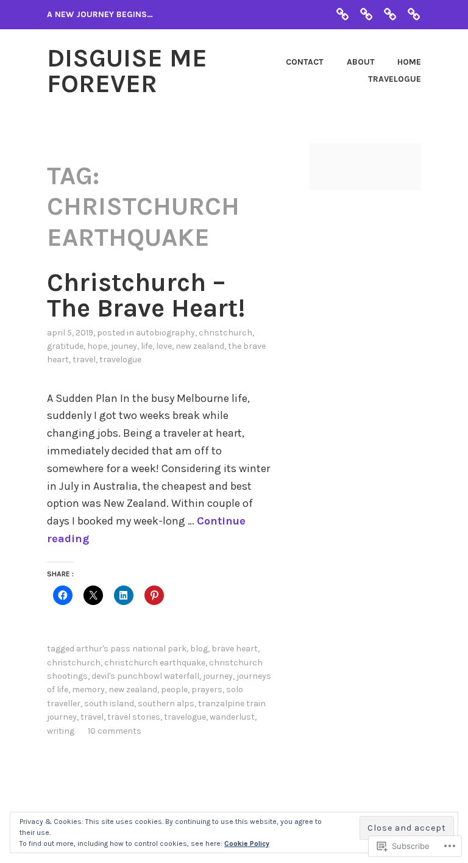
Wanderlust (232, 717)
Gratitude (65, 346)
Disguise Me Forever (127, 71)
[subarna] (342, 14)
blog (199, 648)
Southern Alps (166, 703)
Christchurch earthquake (154, 662)
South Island (109, 703)
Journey (218, 676)
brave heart (234, 648)
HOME (409, 62)
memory (88, 689)
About (361, 62)
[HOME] (390, 14)
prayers (206, 689)
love (164, 346)
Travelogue (394, 79)
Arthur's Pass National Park (131, 648)
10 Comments (114, 731)
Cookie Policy (246, 843)
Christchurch (225, 333)
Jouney (124, 346)
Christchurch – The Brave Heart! (146, 295)
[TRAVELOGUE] (413, 14)
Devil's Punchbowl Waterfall (145, 676)
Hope (97, 346)
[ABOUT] (366, 14)
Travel (84, 359)
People (174, 689)
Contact (305, 62)
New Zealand (200, 346)
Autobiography (165, 333)
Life (146, 346)
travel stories (133, 717)
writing (60, 731)
